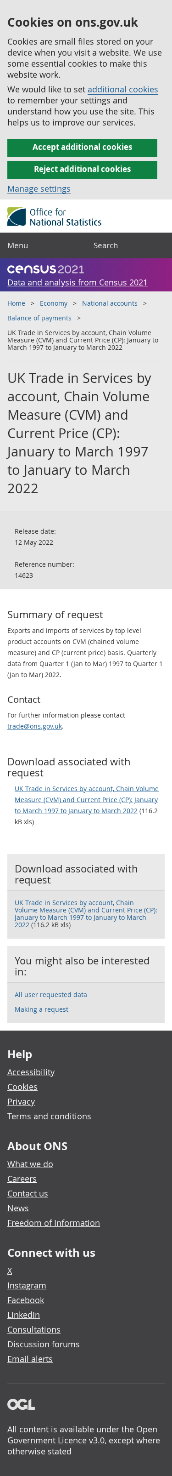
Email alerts (30, 1358)
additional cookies (123, 89)
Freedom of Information (53, 1222)
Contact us (27, 1193)
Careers (22, 1178)
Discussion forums (43, 1344)
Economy (53, 303)
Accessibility (31, 1071)
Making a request (41, 1009)
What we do (30, 1163)
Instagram (26, 1285)
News (18, 1208)
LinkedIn (23, 1314)
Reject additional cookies (82, 169)
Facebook (25, 1299)
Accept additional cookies (82, 147)
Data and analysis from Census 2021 (77, 282)
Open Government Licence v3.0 (82, 1435)
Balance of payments (39, 317)
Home (16, 303)
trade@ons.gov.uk (34, 726)
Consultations (34, 1329)
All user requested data (51, 994)
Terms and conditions (49, 1116)
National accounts (110, 303)
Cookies (22, 1086)
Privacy (21, 1101)
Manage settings (39, 188)
